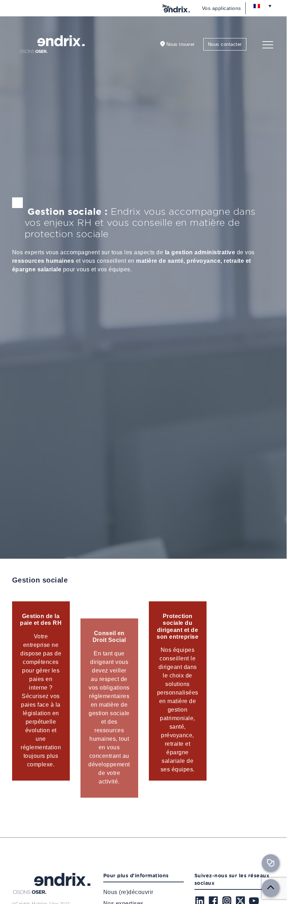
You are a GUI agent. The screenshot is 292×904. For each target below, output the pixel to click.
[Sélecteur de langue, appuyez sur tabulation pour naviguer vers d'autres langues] (262, 5)
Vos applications (221, 8)
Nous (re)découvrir (128, 892)
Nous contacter (225, 44)
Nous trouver (180, 44)
